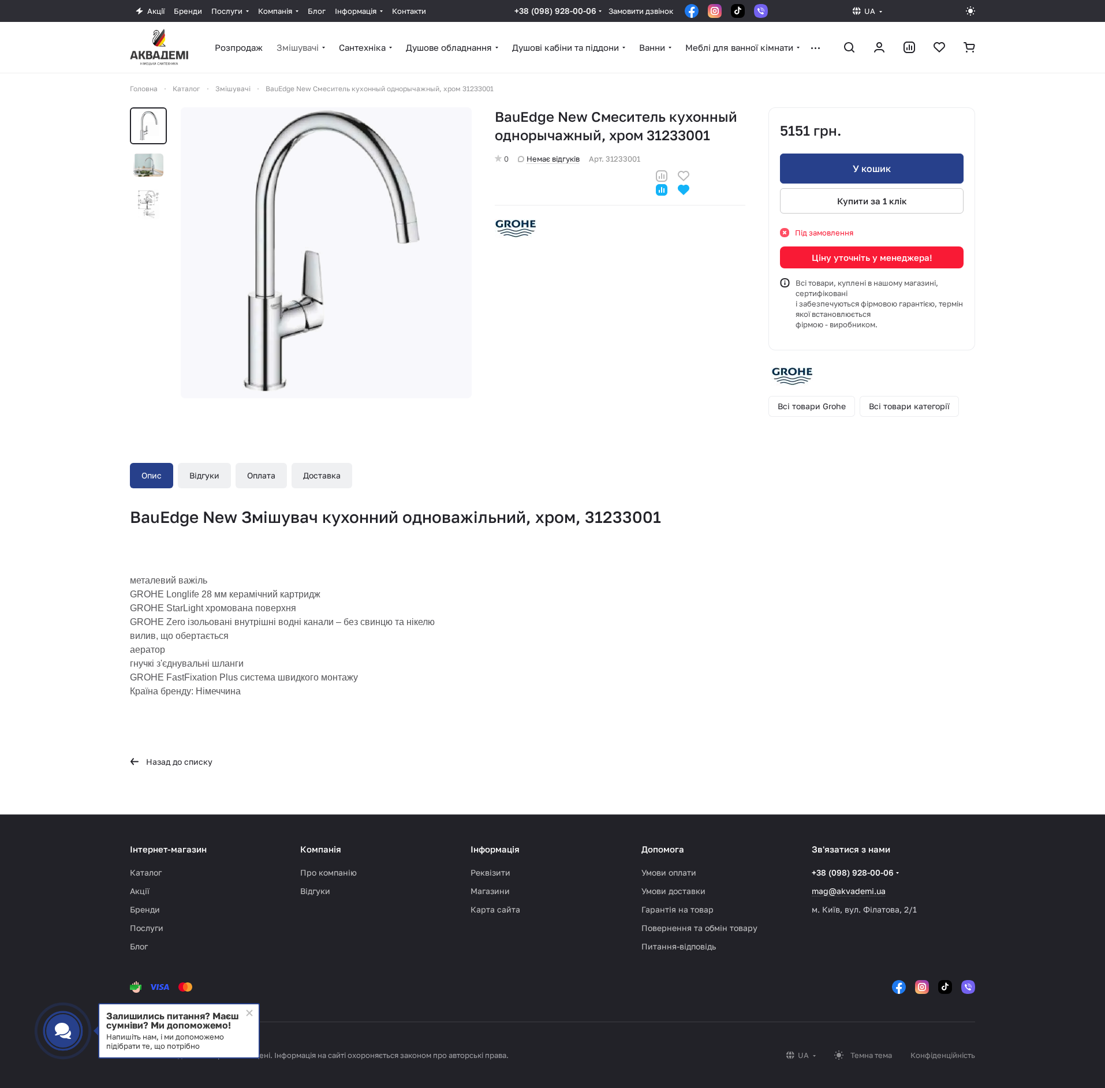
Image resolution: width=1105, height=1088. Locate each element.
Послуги (146, 928)
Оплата (261, 475)
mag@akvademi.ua (849, 891)
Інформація (495, 849)
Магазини (490, 891)
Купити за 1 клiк (872, 201)
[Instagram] (715, 11)
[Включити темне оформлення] (970, 11)
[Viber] (761, 11)
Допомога (662, 849)
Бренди (145, 909)
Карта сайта (495, 909)
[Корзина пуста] (969, 47)
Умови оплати (668, 872)
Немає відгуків (553, 158)
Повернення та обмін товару (699, 928)
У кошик (872, 168)
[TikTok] (738, 11)
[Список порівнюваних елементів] (909, 47)
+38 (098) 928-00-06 (555, 11)
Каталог (146, 872)
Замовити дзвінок (641, 11)
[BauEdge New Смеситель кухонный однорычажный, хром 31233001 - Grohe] (326, 252)
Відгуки (204, 475)
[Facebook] (692, 11)
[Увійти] (879, 47)
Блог (139, 946)
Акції (140, 891)
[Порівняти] (661, 175)
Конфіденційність (942, 1055)
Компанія (320, 849)
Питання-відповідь (678, 946)
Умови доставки (673, 891)
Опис (151, 475)
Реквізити (490, 872)
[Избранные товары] (939, 47)
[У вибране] (683, 175)
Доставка (322, 475)
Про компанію (328, 872)
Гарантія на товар (677, 909)
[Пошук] (849, 47)
